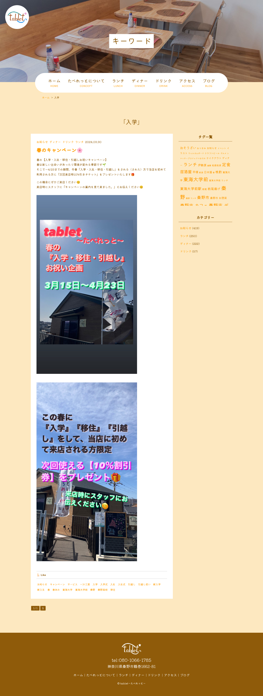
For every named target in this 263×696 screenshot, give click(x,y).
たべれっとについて (86, 83)
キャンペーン (57, 584)
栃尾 (204, 189)
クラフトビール (212, 153)
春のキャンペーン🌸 (59, 149)
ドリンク (163, 83)
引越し (131, 584)
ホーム (54, 83)
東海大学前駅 (190, 188)
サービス (72, 584)
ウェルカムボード (196, 153)
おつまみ (201, 148)
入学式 (104, 584)
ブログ (209, 83)
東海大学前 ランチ (218, 180)
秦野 (92, 589)
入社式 (121, 584)
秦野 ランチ (191, 198)
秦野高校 (103, 589)
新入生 (41, 589)
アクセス (187, 83)
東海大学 (67, 589)
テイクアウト (213, 158)
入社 (112, 584)
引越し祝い (144, 584)
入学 (95, 584)
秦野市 (203, 197)
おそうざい (188, 147)
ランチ (118, 83)
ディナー (140, 83)
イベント (222, 148)
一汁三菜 (85, 584)
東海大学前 (81, 589)
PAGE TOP (257, 692)
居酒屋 (186, 171)
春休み (56, 589)
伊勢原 (202, 165)
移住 (112, 589)
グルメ (223, 153)
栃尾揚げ (214, 188)
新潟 (201, 172)
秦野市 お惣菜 (218, 198)
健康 (209, 165)
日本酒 (208, 172)
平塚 (195, 172)
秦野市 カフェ (194, 205)
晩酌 (218, 171)
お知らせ (42, 142)
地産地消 (216, 165)
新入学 (157, 584)
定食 (226, 164)
